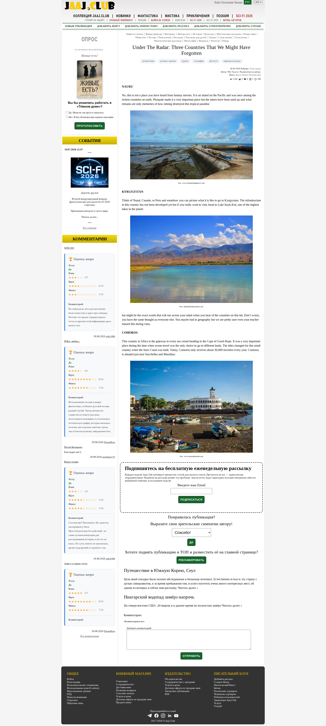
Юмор (225, 40)
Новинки (123, 15)
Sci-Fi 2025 (212, 20)
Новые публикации (78, 26)
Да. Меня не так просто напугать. (86, 112)
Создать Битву (221, 682)
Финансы (203, 40)
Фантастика (148, 15)
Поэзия (223, 15)
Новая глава (250, 34)
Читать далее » (188, 587)
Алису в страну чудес (76, 563)
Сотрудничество (125, 684)
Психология (164, 37)
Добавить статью (248, 26)
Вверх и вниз (71, 461)
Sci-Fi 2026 (244, 15)
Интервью (170, 34)
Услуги (217, 703)
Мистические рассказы (229, 34)
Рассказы (178, 37)
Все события (89, 227)
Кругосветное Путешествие (248, 75)
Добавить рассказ (176, 26)
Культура (209, 34)
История (197, 34)
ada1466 (110, 336)
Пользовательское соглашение (83, 685)
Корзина (238, 2)
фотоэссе (213, 61)
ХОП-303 (69, 248)
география (199, 61)
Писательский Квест (224, 685)
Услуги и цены (123, 696)
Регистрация (227, 2)
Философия (190, 40)
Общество (140, 37)
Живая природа (153, 34)
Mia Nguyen (233, 72)
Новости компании (77, 697)
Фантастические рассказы (168, 40)
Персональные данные (79, 691)
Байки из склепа (160, 20)
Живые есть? (89, 55)
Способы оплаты (125, 693)
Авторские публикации (177, 691)
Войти (217, 2)
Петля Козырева (73, 447)
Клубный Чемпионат (121, 20)
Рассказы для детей (196, 37)
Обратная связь (75, 703)
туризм (184, 61)
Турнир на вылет (95, 20)
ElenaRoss (109, 442)
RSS (167, 694)
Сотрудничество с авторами (180, 682)
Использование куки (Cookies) (83, 688)
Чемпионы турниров (225, 694)
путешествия (148, 61)
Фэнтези (180, 20)
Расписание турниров (225, 691)
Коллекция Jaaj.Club (91, 15)
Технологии (240, 37)
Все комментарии (89, 636)
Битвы (217, 688)
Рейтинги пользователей (227, 697)
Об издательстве (173, 679)
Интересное (184, 34)
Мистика (172, 15)
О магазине (122, 681)
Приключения (198, 15)
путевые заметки (168, 61)
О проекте (72, 700)
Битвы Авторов (232, 20)
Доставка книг (123, 687)
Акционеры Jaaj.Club (225, 700)
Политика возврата (126, 690)
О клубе (218, 706)
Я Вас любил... (72, 341)
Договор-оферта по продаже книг (134, 699)
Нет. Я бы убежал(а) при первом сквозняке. (91, 117)
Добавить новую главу (141, 26)
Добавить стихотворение (212, 26)
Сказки (212, 37)
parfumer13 (108, 456)
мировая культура (232, 61)
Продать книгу (124, 702)
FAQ (69, 694)
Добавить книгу (108, 26)
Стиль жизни (225, 37)
